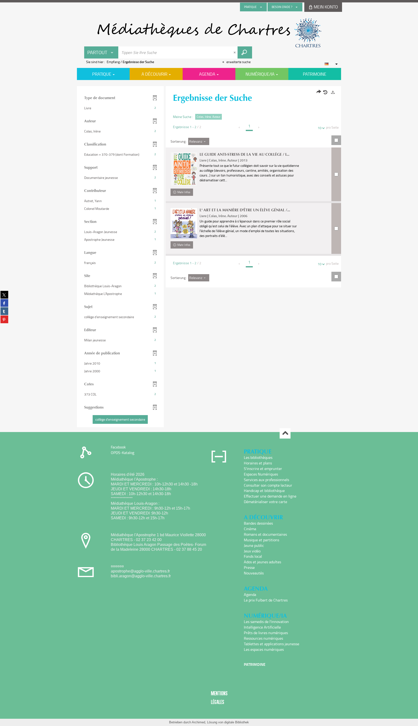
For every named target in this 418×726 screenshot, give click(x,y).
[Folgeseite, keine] (258, 127)
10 (319, 127)
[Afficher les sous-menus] (261, 7)
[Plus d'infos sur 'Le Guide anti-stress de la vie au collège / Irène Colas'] (184, 169)
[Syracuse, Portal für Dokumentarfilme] (209, 33)
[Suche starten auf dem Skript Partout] (245, 52)
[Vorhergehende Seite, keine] (239, 127)
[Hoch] (285, 433)
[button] (120, 108)
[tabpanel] (209, 257)
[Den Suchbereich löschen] (235, 52)
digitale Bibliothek (236, 722)
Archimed (198, 722)
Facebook (118, 447)
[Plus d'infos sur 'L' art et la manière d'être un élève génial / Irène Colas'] (184, 223)
